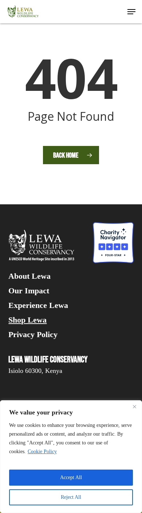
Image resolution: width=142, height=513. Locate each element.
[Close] (134, 406)
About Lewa (29, 276)
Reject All (71, 497)
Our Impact (28, 291)
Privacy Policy (33, 335)
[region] (71, 456)
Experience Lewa (38, 305)
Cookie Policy (42, 451)
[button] (131, 11)
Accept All (71, 477)
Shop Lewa (27, 320)
